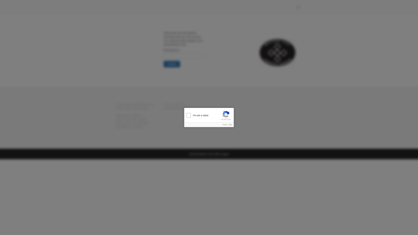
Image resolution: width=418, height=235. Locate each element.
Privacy (225, 124)
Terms (230, 124)
